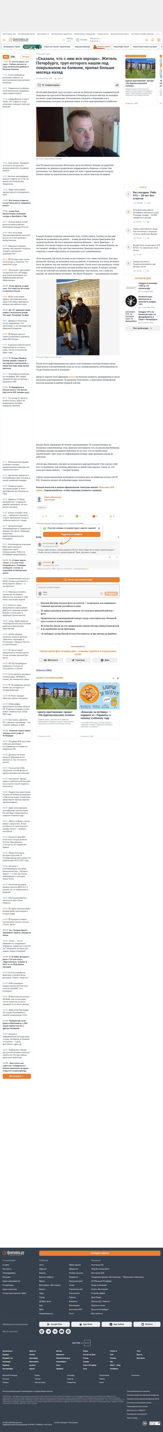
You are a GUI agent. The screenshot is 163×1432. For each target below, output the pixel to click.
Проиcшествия (76, 1281)
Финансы (73, 1301)
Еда (41, 1305)
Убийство (42, 507)
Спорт (71, 1285)
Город (41, 1297)
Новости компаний (49, 677)
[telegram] (48, 1331)
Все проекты (97, 1313)
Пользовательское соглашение (138, 1391)
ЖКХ (41, 1309)
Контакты (7, 1269)
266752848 (47, 562)
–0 (117, 557)
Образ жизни (75, 1265)
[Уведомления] (153, 39)
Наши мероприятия (11, 1281)
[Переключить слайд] (160, 68)
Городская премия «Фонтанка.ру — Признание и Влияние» (117, 1277)
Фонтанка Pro (97, 1265)
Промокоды (143, 278)
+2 (109, 557)
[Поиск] (147, 39)
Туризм (72, 1297)
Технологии (74, 1293)
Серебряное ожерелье (61, 34)
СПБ (13, 57)
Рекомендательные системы (137, 1406)
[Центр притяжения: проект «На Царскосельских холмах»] (56, 695)
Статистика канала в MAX (14, 1293)
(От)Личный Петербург (101, 1281)
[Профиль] (159, 39)
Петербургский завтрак (142, 34)
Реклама (6, 1277)
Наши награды (132, 1418)
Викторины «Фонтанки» (50, 1285)
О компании (8, 1285)
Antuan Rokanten (49, 543)
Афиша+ (43, 1269)
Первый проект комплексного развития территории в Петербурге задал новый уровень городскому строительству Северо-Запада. (56, 722)
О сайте (6, 1265)
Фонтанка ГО (43, 34)
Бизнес (42, 1273)
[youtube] (61, 1331)
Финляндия (74, 1305)
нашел (71, 376)
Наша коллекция (99, 1285)
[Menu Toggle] (4, 39)
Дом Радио (96, 1297)
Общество (73, 1269)
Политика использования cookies (139, 1403)
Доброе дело (45, 1301)
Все (6, 57)
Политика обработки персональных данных (143, 1395)
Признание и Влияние (84, 34)
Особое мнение (76, 1273)
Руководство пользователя (137, 1414)
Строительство (76, 1289)
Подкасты (73, 1277)
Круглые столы (98, 1305)
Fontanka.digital (98, 1293)
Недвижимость (46, 1313)
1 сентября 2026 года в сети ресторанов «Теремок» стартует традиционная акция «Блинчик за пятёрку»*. (96, 725)
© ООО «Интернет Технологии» (66, 1423)
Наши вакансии (10, 1289)
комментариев (50, 85)
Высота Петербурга (99, 1309)
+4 (109, 574)
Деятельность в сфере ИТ (136, 1410)
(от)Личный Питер (26, 34)
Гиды (41, 1293)
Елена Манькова (52, 497)
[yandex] (68, 1331)
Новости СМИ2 (44, 670)
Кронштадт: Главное (100, 1301)
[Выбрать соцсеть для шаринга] (117, 85)
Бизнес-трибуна (46, 1277)
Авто (41, 1265)
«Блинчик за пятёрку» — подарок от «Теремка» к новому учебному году (96, 715)
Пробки (82, 40)
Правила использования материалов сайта (143, 1399)
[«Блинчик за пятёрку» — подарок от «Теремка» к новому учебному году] (99, 695)
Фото (71, 1313)
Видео (42, 1281)
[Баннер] (32, 47)
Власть (42, 1289)
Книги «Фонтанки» (99, 1289)
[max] (41, 1331)
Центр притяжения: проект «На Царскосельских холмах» (56, 713)
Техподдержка (9, 1273)
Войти (45, 594)
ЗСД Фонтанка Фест (120, 34)
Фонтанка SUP (9, 34)
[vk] (55, 1331)
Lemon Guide (103, 34)
